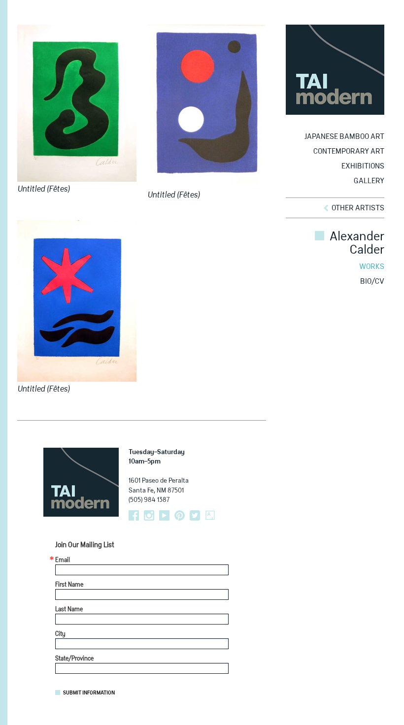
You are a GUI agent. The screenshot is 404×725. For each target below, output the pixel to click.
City (60, 634)
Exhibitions (362, 166)
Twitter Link (195, 515)
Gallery (369, 181)
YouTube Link (164, 515)
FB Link (134, 515)
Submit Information (89, 693)
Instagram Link (149, 515)
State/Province (74, 659)
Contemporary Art (348, 151)
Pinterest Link (179, 515)
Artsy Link (210, 515)
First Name (69, 585)
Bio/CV (372, 281)
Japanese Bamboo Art (344, 136)
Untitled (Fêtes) (43, 190)
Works (371, 266)
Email (62, 560)
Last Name (69, 610)
